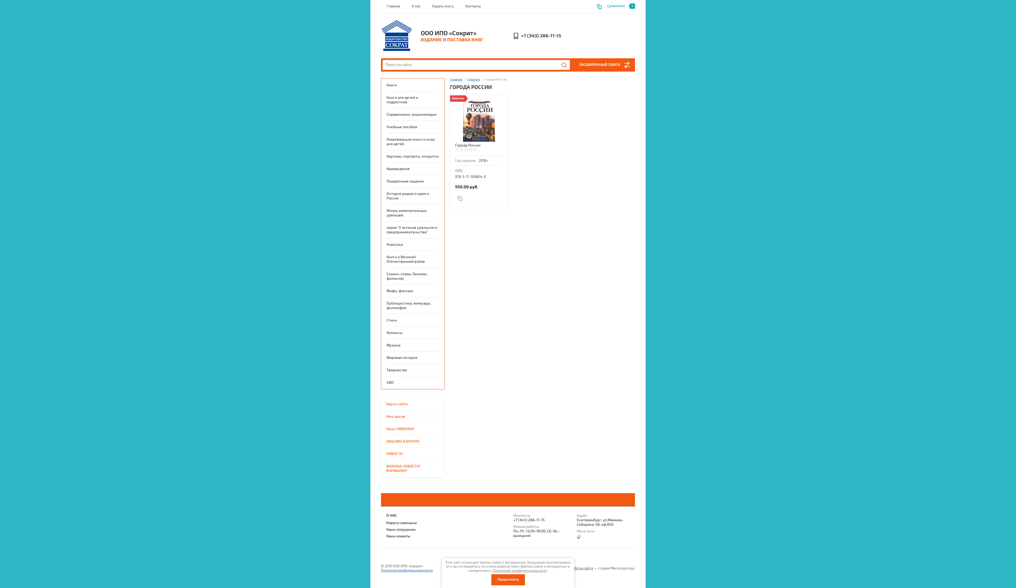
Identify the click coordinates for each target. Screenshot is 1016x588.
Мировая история (402, 357)
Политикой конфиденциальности (520, 571)
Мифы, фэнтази (400, 291)
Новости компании (401, 523)
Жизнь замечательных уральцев (407, 212)
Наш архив (395, 416)
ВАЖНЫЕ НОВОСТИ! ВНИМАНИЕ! (403, 468)
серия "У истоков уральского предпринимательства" (412, 229)
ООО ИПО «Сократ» (449, 33)
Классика (395, 244)
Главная (393, 6)
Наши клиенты (398, 536)
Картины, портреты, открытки (413, 156)
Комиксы (394, 333)
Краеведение (398, 169)
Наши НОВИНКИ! (400, 429)
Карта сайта (396, 404)
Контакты (473, 6)
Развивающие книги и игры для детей (411, 141)
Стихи (392, 320)
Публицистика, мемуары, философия (409, 305)
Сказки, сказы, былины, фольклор (407, 276)
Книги (392, 85)
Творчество (397, 370)
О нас (416, 6)
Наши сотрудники (401, 530)
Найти (564, 65)
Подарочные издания (405, 181)
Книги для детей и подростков (402, 99)
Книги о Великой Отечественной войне (406, 259)
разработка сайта (579, 568)
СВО (390, 382)
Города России (467, 145)
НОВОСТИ (394, 454)
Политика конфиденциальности (407, 570)
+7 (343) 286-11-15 (541, 36)
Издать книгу (443, 6)
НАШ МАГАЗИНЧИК (402, 441)
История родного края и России (408, 196)
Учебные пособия (402, 127)
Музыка (394, 345)
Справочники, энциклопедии (412, 114)
